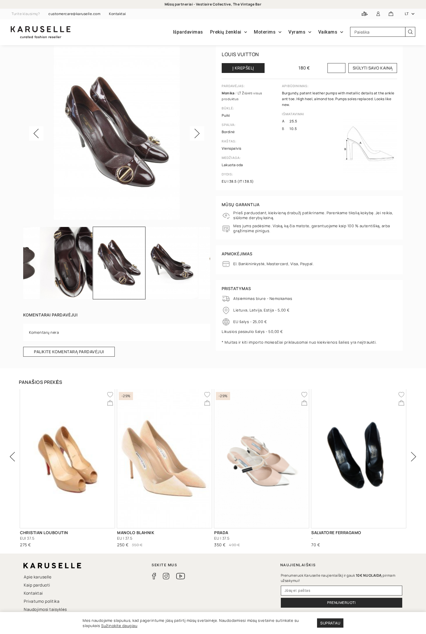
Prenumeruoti (341, 602)
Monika (228, 93)
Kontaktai (117, 14)
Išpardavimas (188, 32)
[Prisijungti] (378, 14)
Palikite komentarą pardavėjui (69, 351)
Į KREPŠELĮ (243, 68)
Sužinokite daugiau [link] (119, 625)
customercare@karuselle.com (74, 14)
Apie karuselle (37, 577)
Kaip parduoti (37, 585)
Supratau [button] (330, 623)
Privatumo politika (41, 601)
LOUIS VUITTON (240, 54)
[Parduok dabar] (364, 14)
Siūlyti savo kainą (373, 68)
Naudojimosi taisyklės (45, 609)
